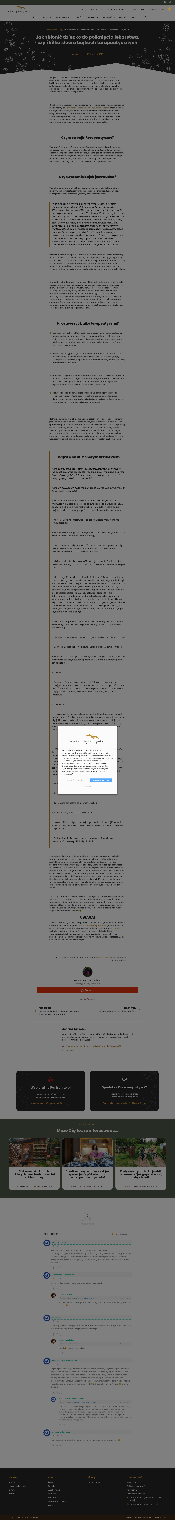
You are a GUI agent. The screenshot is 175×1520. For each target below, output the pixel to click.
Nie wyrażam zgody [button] (74, 780)
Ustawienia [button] (87, 786)
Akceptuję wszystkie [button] (101, 780)
